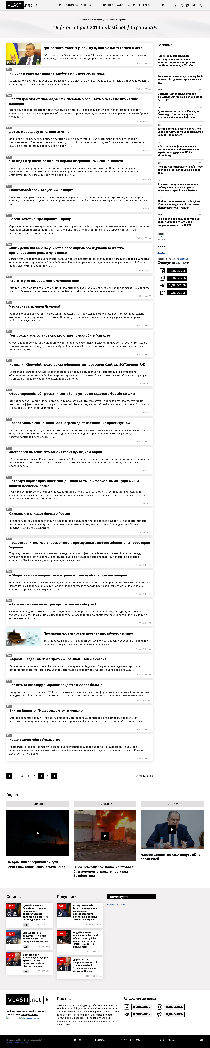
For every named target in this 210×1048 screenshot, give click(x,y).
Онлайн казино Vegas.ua (18, 1043)
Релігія (142, 5)
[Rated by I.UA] (12, 1018)
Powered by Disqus (116, 904)
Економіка (70, 5)
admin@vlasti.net (29, 1014)
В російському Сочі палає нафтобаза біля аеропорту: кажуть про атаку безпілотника (104, 871)
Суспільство (88, 5)
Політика (55, 5)
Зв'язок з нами (131, 1040)
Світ (160, 52)
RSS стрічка (167, 1040)
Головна (85, 20)
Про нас (76, 1040)
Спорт (152, 5)
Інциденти (106, 5)
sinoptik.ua (183, 259)
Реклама (99, 1040)
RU (163, 5)
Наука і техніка (125, 5)
